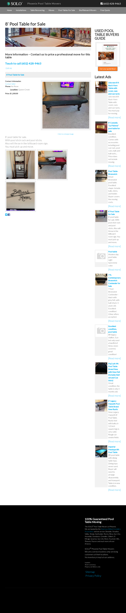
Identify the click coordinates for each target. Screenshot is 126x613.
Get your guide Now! (108, 69)
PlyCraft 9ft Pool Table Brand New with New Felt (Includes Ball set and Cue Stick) (114, 372)
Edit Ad (9, 68)
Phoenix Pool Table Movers (44, 3)
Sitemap (90, 571)
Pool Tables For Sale (66, 10)
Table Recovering (37, 10)
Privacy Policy (93, 575)
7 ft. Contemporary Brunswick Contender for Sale (114, 280)
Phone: (8, 86)
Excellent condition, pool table (112, 329)
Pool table (112, 251)
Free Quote (105, 10)
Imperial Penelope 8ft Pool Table (113, 449)
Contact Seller (10, 84)
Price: (7, 93)
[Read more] (114, 117)
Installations (21, 10)
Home (9, 10)
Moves (51, 10)
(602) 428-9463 (112, 3)
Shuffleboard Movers (87, 10)
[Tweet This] (6, 214)
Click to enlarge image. (66, 134)
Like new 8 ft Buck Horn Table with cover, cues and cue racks (114, 88)
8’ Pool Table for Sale (15, 75)
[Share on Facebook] (9, 214)
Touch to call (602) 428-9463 (23, 63)
